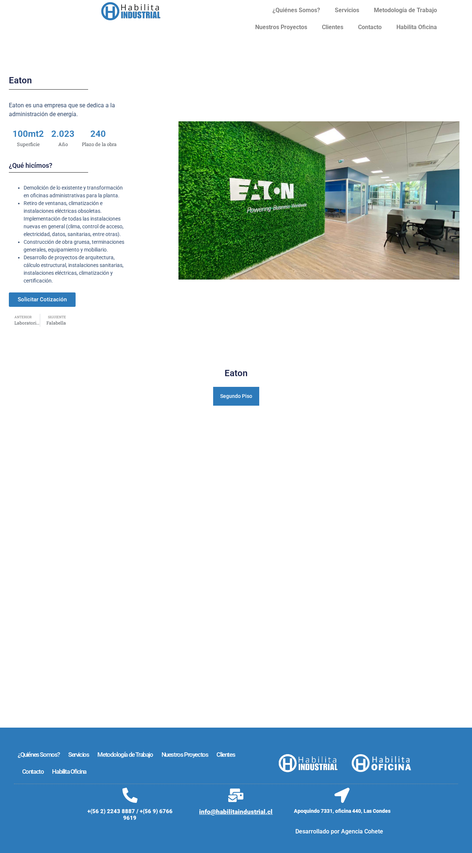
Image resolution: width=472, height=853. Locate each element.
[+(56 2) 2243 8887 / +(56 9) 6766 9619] (130, 795)
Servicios (347, 10)
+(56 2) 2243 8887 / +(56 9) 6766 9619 (130, 814)
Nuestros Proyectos (281, 27)
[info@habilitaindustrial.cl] (235, 795)
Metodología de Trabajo (405, 10)
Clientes (332, 27)
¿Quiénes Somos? (296, 10)
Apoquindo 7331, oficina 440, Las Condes (342, 811)
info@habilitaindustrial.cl (236, 811)
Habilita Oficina (416, 27)
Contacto (370, 27)
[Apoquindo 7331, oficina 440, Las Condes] (342, 795)
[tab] (236, 396)
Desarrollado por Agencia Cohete (339, 831)
